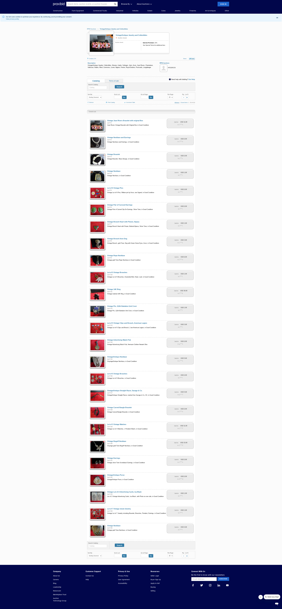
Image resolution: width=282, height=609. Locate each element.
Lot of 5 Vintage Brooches (117, 272)
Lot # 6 (109, 207)
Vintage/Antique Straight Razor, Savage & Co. (124, 391)
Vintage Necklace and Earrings (119, 137)
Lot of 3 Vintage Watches (116, 424)
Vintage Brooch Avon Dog (117, 239)
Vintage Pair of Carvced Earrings (119, 205)
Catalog (96, 81)
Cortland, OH (92, 58)
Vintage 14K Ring (114, 289)
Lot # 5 (109, 190)
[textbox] (97, 87)
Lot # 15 (109, 359)
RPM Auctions (91, 29)
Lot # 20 (109, 443)
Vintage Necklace (113, 171)
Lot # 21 (109, 460)
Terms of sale (114, 81)
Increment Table (130, 102)
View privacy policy (12, 19)
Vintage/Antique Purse (115, 475)
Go (124, 97)
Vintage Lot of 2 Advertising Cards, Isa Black (124, 492)
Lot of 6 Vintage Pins (115, 188)
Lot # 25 (109, 528)
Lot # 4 (109, 173)
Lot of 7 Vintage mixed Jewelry (119, 509)
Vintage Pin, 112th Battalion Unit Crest (122, 306)
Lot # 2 (109, 140)
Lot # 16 (109, 376)
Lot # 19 (109, 426)
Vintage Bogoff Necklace (116, 441)
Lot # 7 (109, 224)
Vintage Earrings (113, 458)
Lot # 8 (109, 241)
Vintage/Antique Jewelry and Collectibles (114, 29)
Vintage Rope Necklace (116, 255)
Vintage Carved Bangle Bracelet (119, 407)
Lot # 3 (109, 156)
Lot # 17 (109, 393)
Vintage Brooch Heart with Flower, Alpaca (123, 222)
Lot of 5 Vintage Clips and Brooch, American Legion (127, 323)
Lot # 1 (109, 123)
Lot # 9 (109, 258)
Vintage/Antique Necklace (117, 357)
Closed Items (184, 102)
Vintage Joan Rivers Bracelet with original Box (125, 120)
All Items (177, 102)
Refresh (91, 102)
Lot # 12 (109, 308)
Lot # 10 (109, 275)
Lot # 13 (109, 325)
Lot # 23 (109, 494)
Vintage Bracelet (113, 154)
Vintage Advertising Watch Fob (119, 340)
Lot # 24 (109, 511)
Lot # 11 (109, 291)
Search (119, 87)
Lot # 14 (109, 342)
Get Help (191, 79)
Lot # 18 (109, 410)
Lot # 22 (109, 477)
